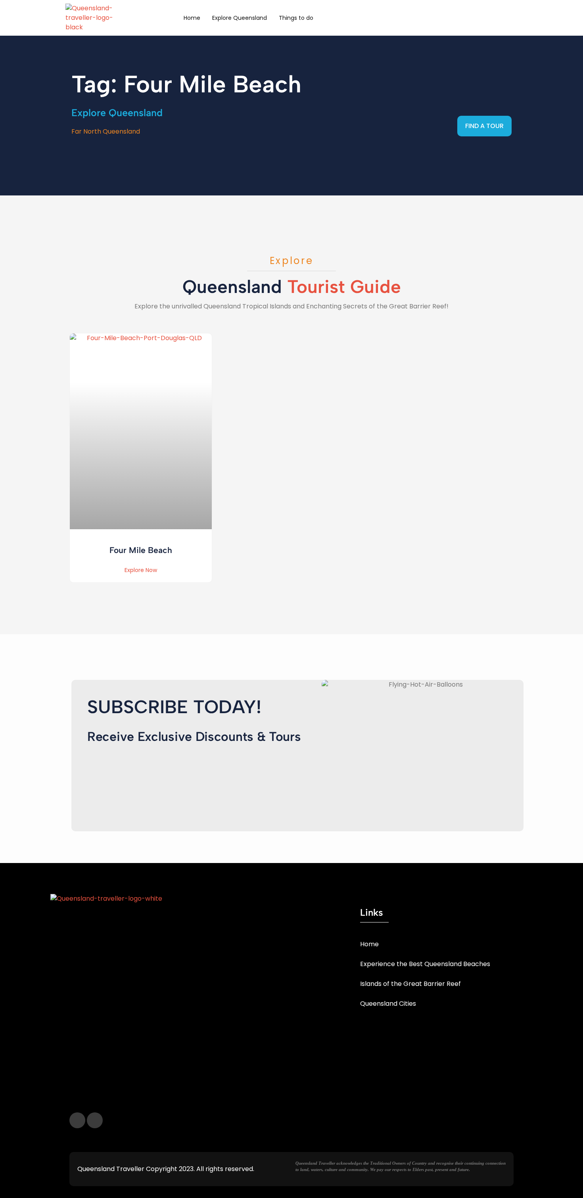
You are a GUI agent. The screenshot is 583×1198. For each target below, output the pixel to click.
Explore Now (141, 570)
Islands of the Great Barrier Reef (410, 983)
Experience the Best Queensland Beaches (425, 963)
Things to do (296, 18)
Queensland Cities (388, 1003)
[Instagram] (95, 1120)
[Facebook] (77, 1120)
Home (192, 18)
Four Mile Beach (140, 550)
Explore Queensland (239, 18)
